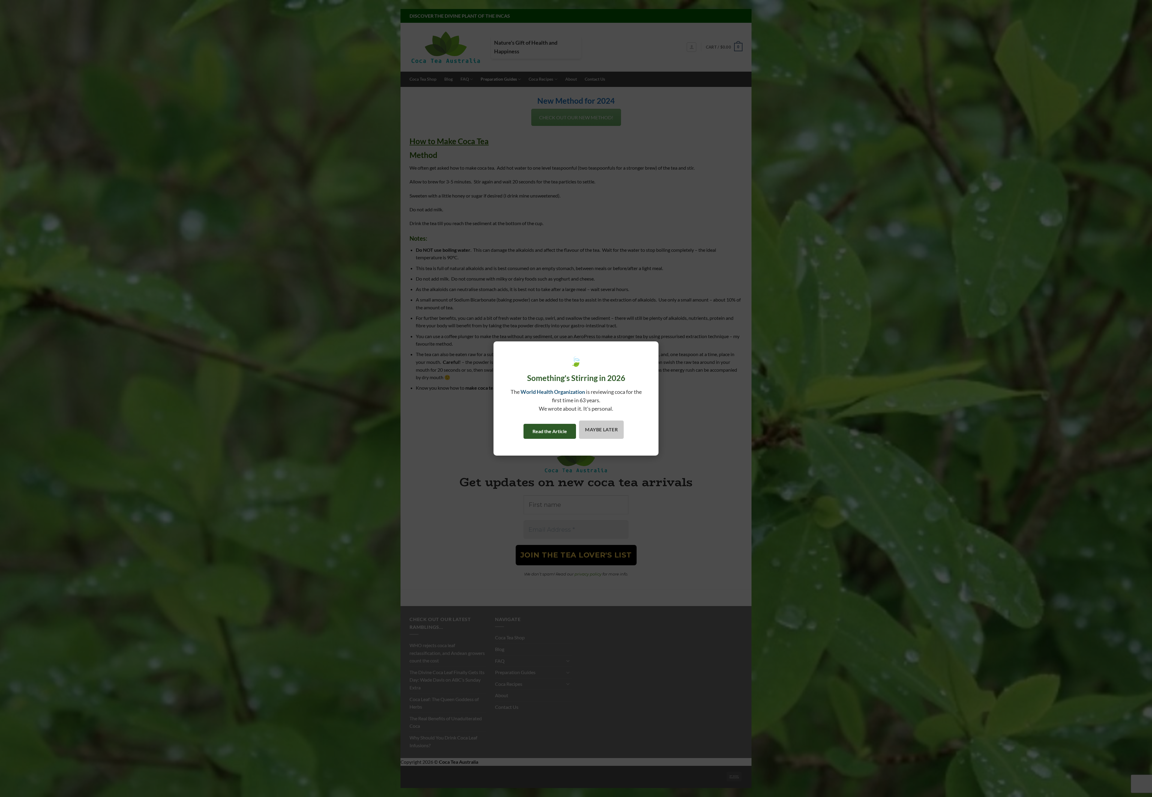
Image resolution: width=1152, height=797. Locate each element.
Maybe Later (601, 429)
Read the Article (549, 431)
